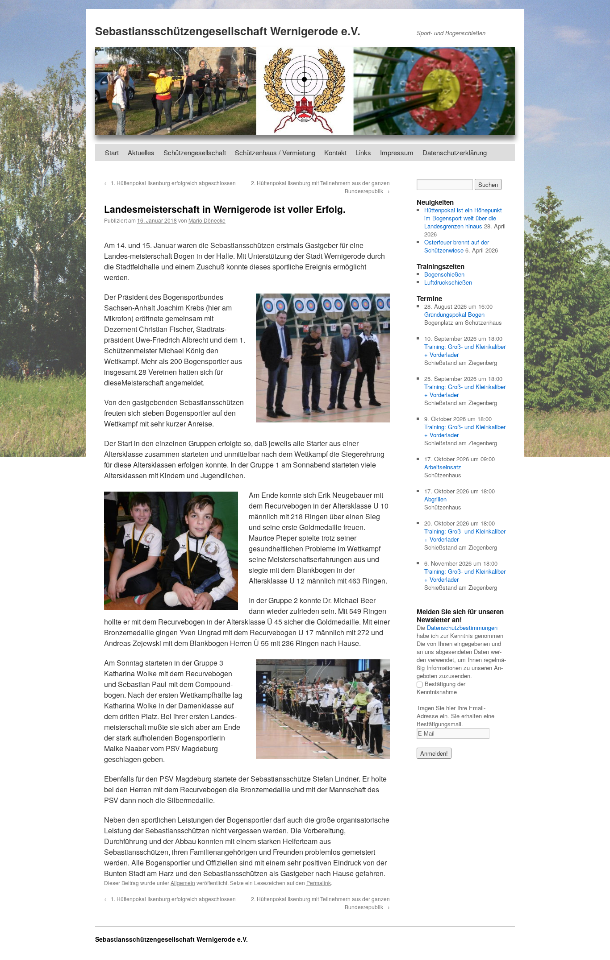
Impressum (397, 152)
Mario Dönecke (207, 220)
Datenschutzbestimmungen (462, 627)
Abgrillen (435, 499)
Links (363, 152)
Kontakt (335, 152)
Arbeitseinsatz (442, 467)
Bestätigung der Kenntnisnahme (441, 688)
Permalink (318, 882)
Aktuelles (141, 152)
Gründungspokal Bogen (454, 314)
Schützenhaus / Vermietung (275, 152)
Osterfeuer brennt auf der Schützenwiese (456, 246)
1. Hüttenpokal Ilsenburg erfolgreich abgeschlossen (170, 182)
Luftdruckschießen (448, 282)
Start (112, 152)
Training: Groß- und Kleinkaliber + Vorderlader (465, 350)
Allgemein (183, 882)
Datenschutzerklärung (454, 152)
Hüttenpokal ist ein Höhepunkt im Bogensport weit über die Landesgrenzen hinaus (463, 218)
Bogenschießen (444, 274)
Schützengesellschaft (194, 152)
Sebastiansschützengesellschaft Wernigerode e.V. (227, 31)
